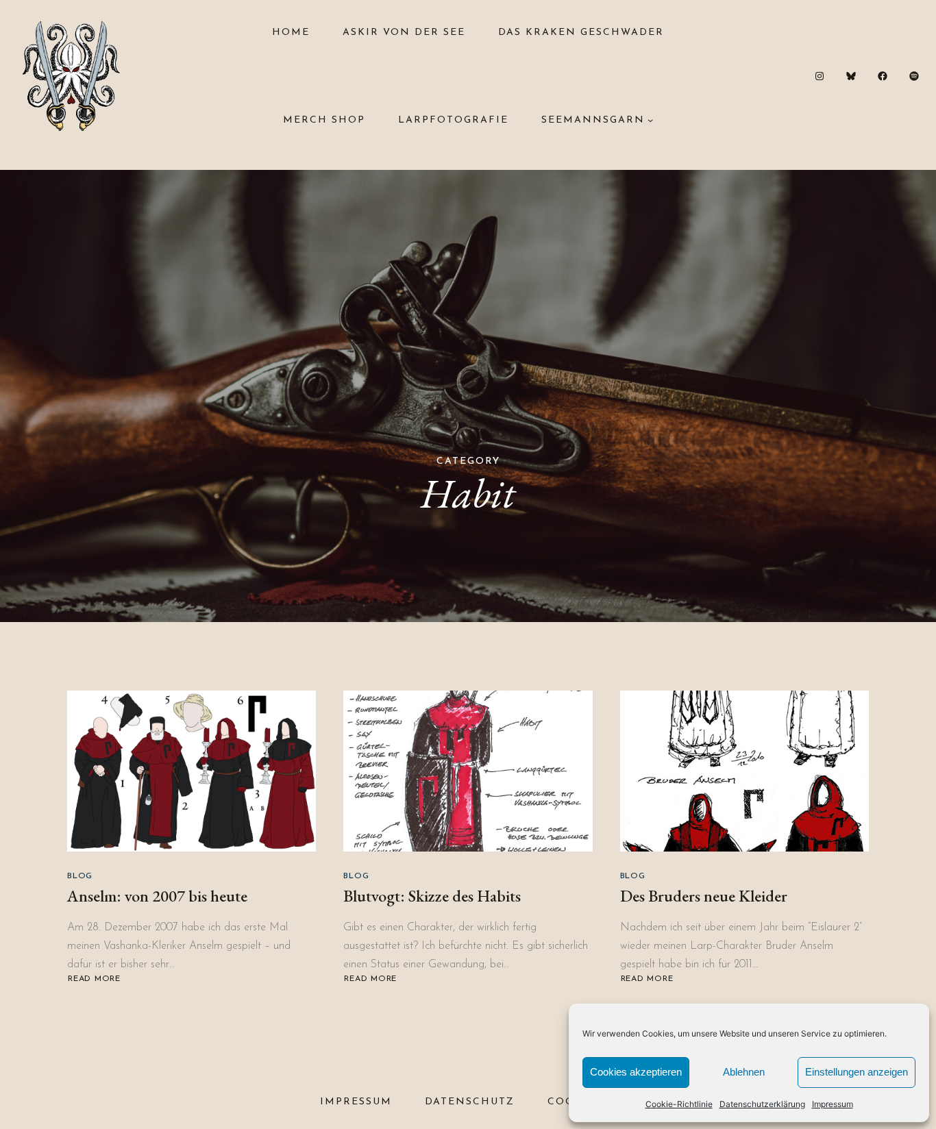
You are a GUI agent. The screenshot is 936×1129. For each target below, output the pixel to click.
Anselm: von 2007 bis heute (157, 895)
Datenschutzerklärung (762, 1104)
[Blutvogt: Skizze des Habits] (467, 771)
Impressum (832, 1104)
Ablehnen (744, 1072)
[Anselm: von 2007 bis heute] (191, 771)
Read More (94, 979)
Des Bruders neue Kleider (703, 895)
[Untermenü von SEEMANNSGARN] (650, 120)
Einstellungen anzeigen (856, 1072)
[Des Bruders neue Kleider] (744, 771)
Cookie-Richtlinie (679, 1104)
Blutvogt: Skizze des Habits (432, 895)
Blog (80, 876)
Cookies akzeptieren (636, 1072)
